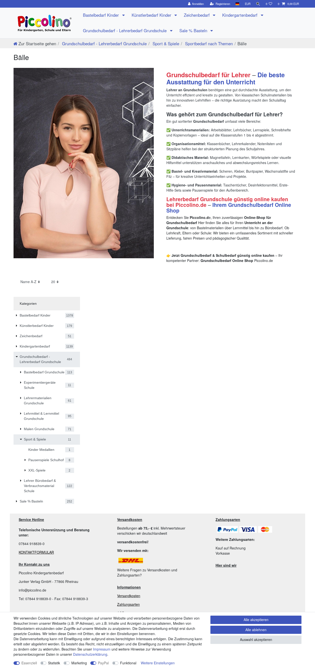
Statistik (54, 662)
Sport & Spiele (165, 43)
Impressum (101, 649)
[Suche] (258, 4)
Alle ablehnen (256, 629)
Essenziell (29, 662)
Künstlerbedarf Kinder (152, 15)
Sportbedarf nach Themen (208, 43)
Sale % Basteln (193, 30)
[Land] (237, 4)
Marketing (79, 662)
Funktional (128, 662)
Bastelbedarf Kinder (101, 15)
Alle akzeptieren (256, 619)
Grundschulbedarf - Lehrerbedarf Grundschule (125, 30)
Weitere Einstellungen (158, 662)
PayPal (103, 662)
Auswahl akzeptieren (256, 639)
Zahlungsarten (128, 604)
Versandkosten (128, 595)
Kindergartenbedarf (240, 15)
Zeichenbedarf (197, 15)
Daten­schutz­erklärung (90, 654)
